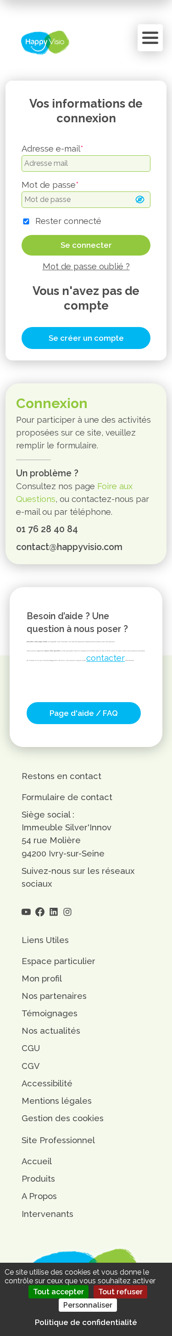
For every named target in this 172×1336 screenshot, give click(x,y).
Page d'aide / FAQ (84, 713)
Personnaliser (87, 1305)
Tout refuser (120, 1291)
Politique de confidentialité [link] (86, 1322)
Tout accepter (58, 1291)
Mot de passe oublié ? (86, 266)
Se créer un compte (86, 338)
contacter (105, 658)
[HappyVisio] (45, 42)
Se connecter (86, 245)
